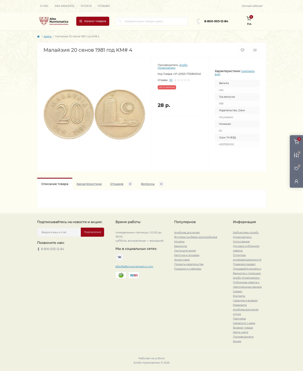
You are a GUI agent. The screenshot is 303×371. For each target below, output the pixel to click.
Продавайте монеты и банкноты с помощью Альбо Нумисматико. (247, 273)
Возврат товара (243, 327)
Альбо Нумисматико (173, 66)
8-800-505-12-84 (216, 21)
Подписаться (92, 232)
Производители (243, 336)
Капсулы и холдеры (186, 255)
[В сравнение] (255, 50)
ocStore (159, 358)
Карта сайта (240, 332)
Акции (237, 341)
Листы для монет (185, 250)
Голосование (241, 241)
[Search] (119, 21)
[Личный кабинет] (296, 181)
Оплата (86, 5)
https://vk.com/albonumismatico (119, 257)
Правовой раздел (244, 264)
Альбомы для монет (187, 232)
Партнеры (239, 318)
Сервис (237, 291)
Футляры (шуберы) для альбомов (195, 237)
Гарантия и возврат (245, 300)
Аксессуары (182, 259)
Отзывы (104, 5)
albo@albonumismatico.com (134, 266)
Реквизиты (240, 305)
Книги (48, 36)
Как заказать (64, 5)
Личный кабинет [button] (252, 5)
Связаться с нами (244, 323)
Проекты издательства (188, 264)
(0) (171, 80)
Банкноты (180, 246)
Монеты (179, 241)
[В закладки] (242, 50)
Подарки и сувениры (187, 268)
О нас (44, 5)
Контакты (239, 295)
